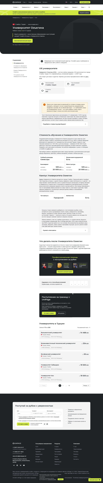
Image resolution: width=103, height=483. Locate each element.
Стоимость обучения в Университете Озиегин (20, 66)
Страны (15, 7)
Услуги (30, 2)
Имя (18, 411)
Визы (82, 7)
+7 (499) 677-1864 (18, 451)
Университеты (25, 7)
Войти (76, 2)
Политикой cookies (52, 479)
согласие (24, 416)
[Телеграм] (14, 465)
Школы (36, 7)
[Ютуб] (24, 465)
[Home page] (17, 2)
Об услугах (61, 313)
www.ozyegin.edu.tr (33, 24)
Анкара (48, 334)
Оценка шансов (37, 2)
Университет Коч (47, 375)
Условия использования (65, 477)
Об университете (19, 63)
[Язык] (67, 2)
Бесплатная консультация (22, 40)
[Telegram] (44, 424)
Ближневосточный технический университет (58, 343)
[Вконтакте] (20, 465)
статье (67, 250)
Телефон (34, 411)
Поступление (56, 7)
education (19, 456)
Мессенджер (50, 411)
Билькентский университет (51, 332)
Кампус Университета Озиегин (20, 71)
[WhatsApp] (47, 424)
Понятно (61, 479)
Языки (66, 7)
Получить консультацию (65, 271)
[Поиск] (89, 7)
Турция (44, 334)
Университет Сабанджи (50, 365)
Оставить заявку (85, 2)
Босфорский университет (51, 354)
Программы (45, 7)
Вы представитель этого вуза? (21, 44)
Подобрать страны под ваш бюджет (54, 124)
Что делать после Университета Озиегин (20, 75)
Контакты (45, 2)
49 (69, 385)
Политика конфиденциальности (81, 477)
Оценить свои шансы (49, 230)
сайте (48, 149)
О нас (24, 2)
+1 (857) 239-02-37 (18, 447)
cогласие (24, 420)
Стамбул (49, 356)
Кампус (41, 179)
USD (71, 2)
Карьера (74, 7)
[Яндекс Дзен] (17, 465)
